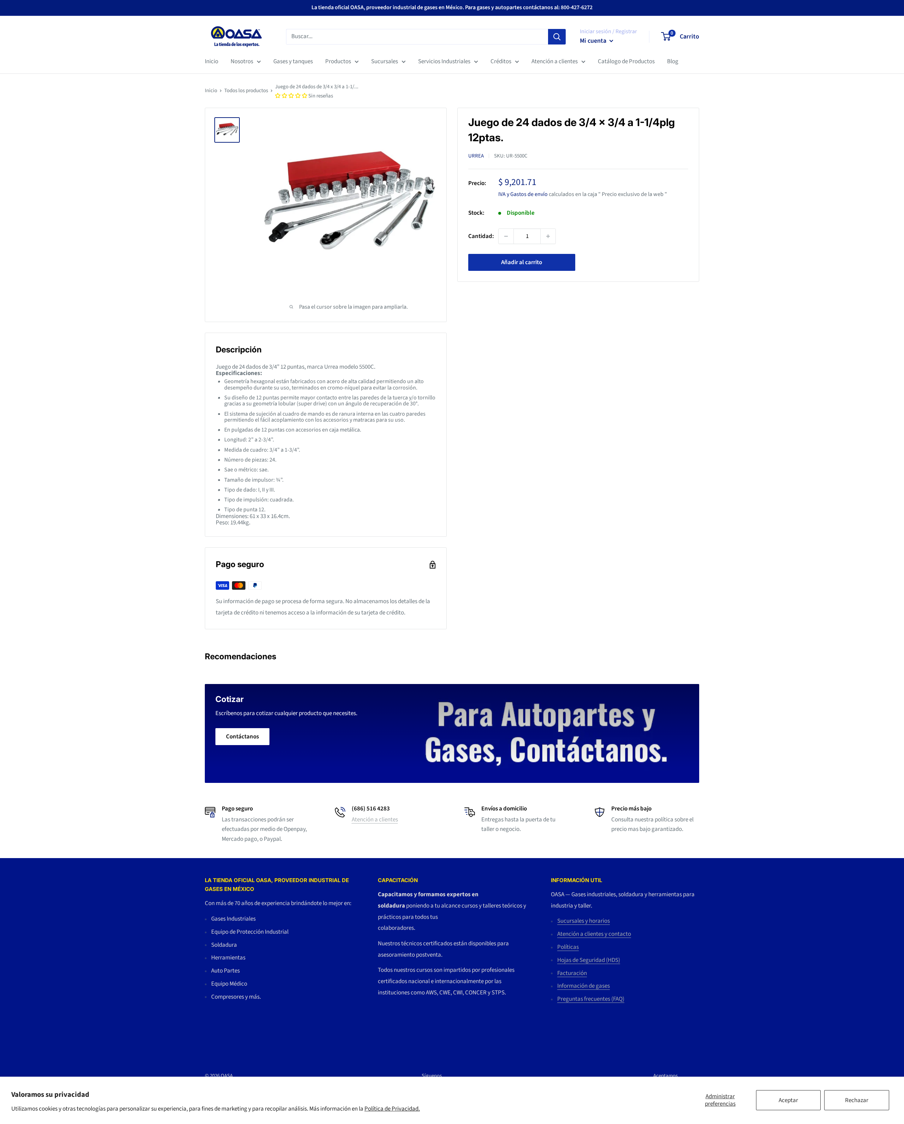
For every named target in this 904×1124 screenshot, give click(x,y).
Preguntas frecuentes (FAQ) (590, 999)
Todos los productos (246, 90)
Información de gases (583, 986)
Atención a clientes (554, 61)
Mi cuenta (594, 40)
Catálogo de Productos (626, 61)
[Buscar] (557, 36)
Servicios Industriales (444, 61)
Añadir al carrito (521, 262)
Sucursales (384, 61)
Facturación (572, 973)
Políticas (568, 947)
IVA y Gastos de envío (523, 194)
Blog (672, 61)
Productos (338, 61)
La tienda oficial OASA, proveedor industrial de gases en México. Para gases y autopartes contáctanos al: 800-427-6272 (452, 7)
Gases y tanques (293, 61)
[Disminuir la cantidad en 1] (506, 236)
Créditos (500, 61)
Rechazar (856, 1100)
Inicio (211, 61)
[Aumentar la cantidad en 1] (548, 236)
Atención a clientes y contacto (594, 934)
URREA (476, 156)
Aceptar (788, 1100)
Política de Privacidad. (392, 1109)
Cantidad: (481, 236)
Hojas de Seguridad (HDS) (588, 960)
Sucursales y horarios (583, 921)
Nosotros (242, 61)
